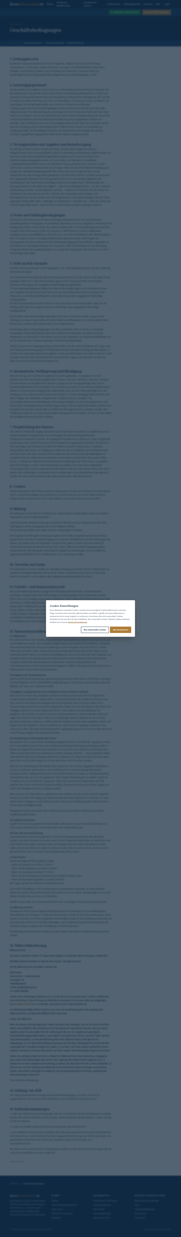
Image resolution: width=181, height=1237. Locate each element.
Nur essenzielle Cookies (95, 629)
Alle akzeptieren (120, 629)
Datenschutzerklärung (77, 622)
